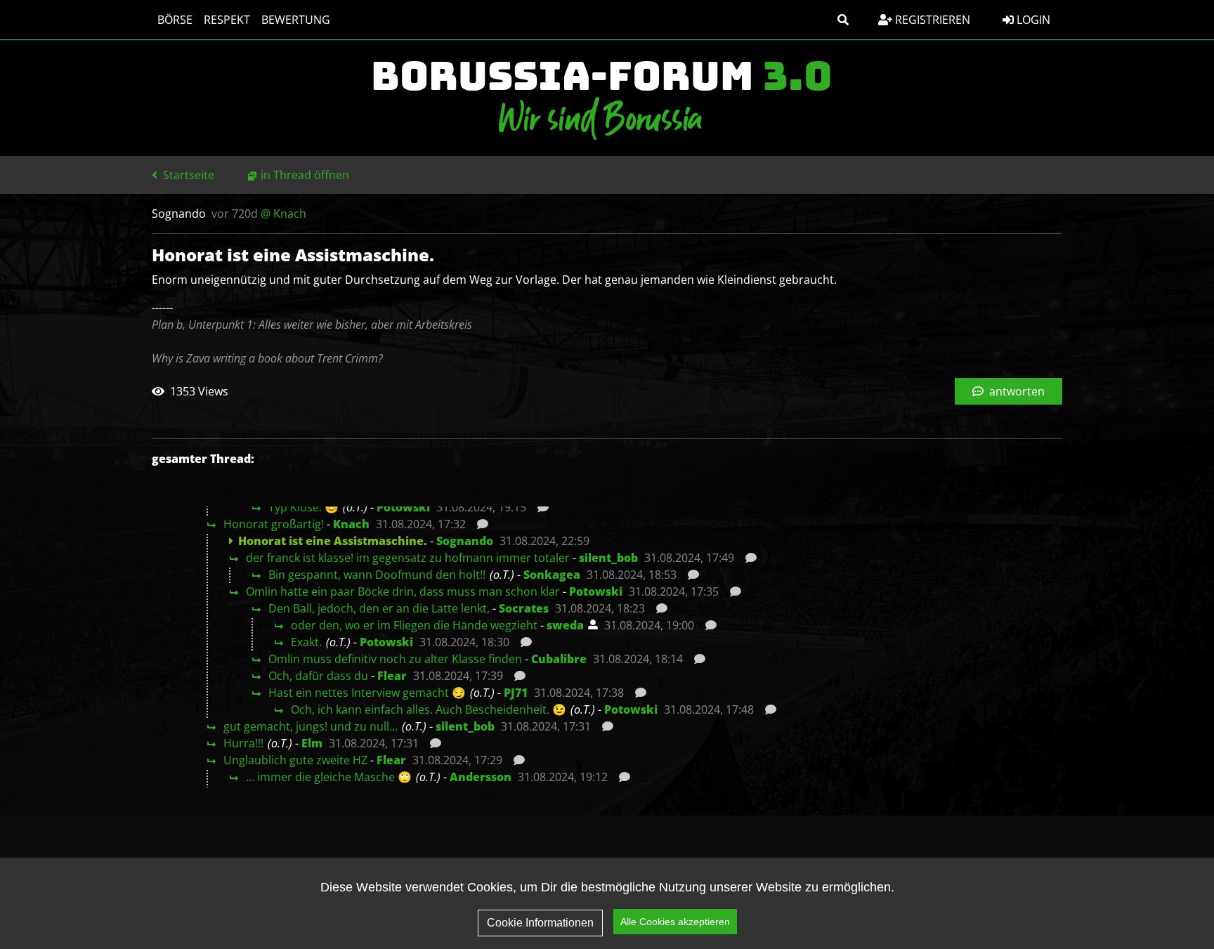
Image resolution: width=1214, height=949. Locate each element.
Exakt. (306, 642)
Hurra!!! (243, 743)
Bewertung (295, 19)
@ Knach (283, 213)
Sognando (464, 541)
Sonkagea (551, 574)
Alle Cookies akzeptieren (675, 921)
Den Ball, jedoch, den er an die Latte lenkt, (379, 608)
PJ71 (516, 692)
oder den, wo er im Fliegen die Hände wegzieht (414, 625)
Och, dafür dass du (318, 675)
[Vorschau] (539, 507)
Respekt (227, 19)
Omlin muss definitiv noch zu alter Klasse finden (395, 659)
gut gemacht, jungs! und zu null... (310, 726)
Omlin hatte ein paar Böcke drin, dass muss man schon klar (403, 591)
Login (1032, 19)
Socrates (524, 608)
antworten (1015, 391)
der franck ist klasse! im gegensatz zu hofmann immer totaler (408, 557)
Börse (174, 19)
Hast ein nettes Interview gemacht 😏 (367, 692)
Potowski (403, 507)
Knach (351, 524)
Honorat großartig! (274, 524)
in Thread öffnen (305, 175)
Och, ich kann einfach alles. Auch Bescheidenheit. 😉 (428, 709)
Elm (311, 743)
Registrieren (931, 19)
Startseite (187, 175)
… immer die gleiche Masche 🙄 (329, 777)
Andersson (480, 777)
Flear (392, 675)
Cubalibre (559, 659)
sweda (565, 625)
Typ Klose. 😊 (303, 507)
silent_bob (608, 557)
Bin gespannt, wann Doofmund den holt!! (377, 574)
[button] (843, 19)
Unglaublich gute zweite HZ (295, 760)
